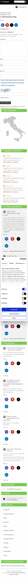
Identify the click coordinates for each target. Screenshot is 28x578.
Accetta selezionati (14, 313)
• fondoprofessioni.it (8, 513)
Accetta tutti (14, 309)
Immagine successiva (5, 14)
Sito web (2, 71)
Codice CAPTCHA (4, 97)
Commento (3, 39)
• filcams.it (6, 522)
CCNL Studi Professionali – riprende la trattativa (15, 349)
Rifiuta (14, 318)
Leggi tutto (6, 231)
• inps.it (5, 526)
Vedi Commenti (7, 162)
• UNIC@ (5, 543)
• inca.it (5, 555)
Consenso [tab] (4, 263)
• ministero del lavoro (8, 530)
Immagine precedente (5, 12)
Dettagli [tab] (11, 263)
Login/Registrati (22, 7)
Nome (2, 59)
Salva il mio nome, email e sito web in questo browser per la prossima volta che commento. (12, 82)
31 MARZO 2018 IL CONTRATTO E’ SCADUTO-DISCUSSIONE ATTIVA (13, 383)
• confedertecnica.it (8, 538)
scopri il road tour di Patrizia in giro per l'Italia (12, 565)
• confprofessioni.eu (8, 534)
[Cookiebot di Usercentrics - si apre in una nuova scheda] (20, 259)
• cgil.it (5, 518)
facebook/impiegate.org (12, 499)
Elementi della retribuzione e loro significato (11, 418)
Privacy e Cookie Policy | (13, 572)
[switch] (24, 294)
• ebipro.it (5, 547)
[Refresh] (10, 89)
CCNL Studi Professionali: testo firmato (11, 213)
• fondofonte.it (7, 551)
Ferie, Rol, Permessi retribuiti (13, 450)
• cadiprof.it (6, 509)
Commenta (15, 162)
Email (1, 65)
